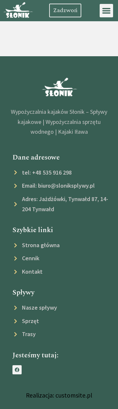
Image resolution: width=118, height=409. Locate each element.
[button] (106, 10)
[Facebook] (17, 369)
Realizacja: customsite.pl (59, 395)
